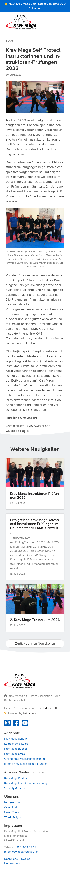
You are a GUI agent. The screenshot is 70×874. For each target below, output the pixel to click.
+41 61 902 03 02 (25, 847)
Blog (9, 40)
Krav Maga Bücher (15, 749)
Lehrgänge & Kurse (16, 743)
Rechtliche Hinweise (17, 859)
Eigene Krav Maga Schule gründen (26, 764)
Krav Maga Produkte (16, 778)
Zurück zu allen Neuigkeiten (35, 643)
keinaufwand (31, 713)
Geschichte (11, 807)
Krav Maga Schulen (16, 738)
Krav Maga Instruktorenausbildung (25, 783)
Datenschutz (12, 863)
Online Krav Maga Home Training (25, 759)
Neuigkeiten (12, 802)
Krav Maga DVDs (14, 754)
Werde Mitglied (13, 817)
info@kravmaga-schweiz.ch (21, 851)
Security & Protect (15, 788)
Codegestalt (49, 708)
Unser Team (11, 812)
